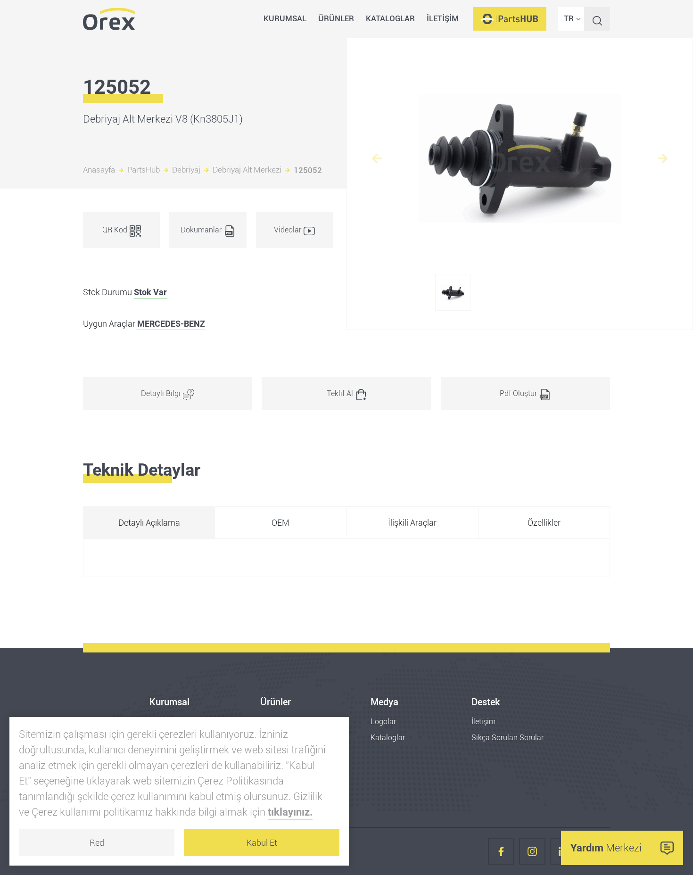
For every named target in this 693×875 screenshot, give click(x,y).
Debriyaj (186, 170)
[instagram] (532, 851)
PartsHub (143, 170)
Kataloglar (388, 737)
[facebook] (501, 851)
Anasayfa (99, 170)
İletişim (483, 721)
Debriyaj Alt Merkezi (247, 170)
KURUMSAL (285, 18)
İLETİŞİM (443, 18)
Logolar (383, 721)
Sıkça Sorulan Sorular (507, 737)
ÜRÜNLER (336, 18)
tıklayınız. (290, 812)
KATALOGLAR (390, 18)
